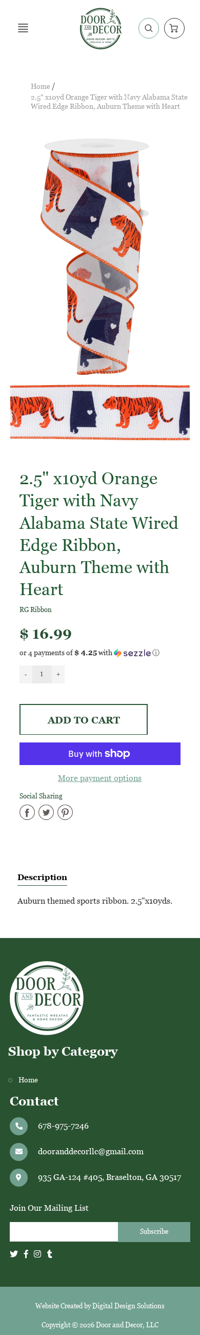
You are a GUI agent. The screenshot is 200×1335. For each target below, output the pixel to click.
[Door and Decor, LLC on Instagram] (37, 1254)
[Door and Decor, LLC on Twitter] (14, 1254)
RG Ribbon (35, 610)
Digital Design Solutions (128, 1306)
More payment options (100, 778)
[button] (100, 653)
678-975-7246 (63, 1126)
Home (40, 86)
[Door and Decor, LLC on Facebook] (26, 1254)
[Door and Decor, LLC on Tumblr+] (49, 1254)
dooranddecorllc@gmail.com (91, 1151)
